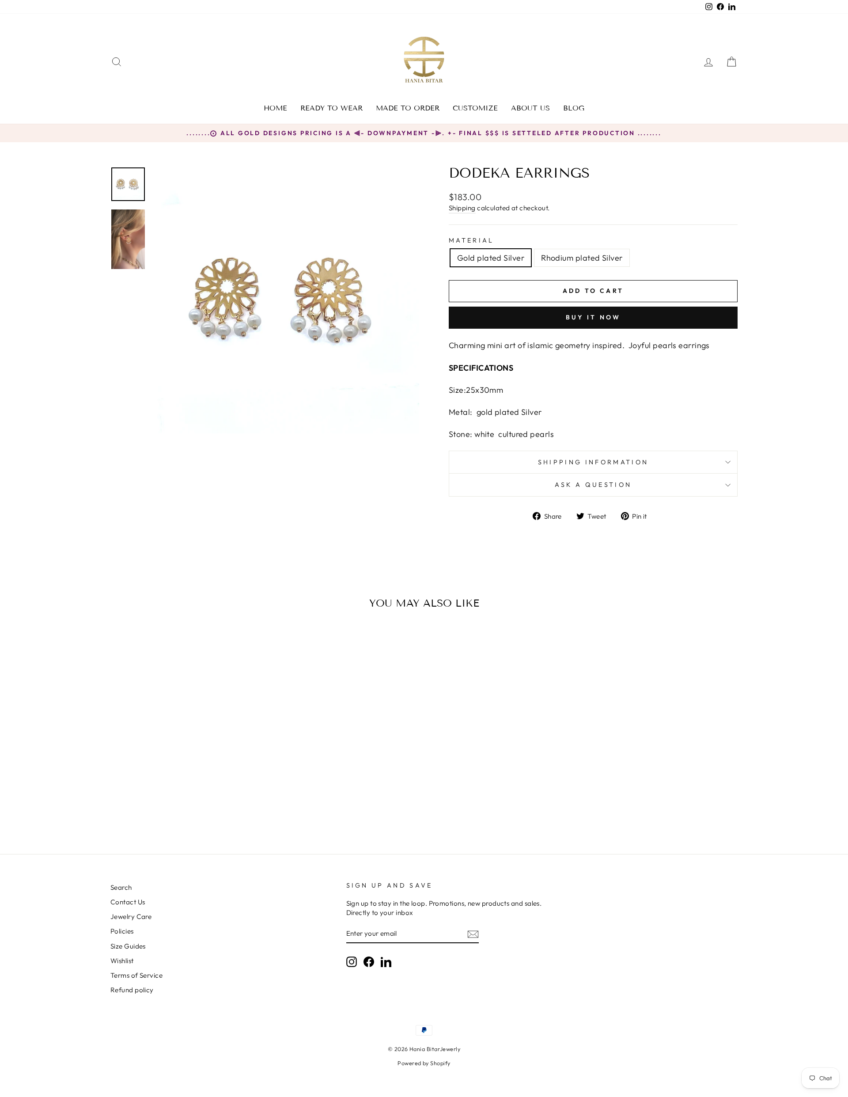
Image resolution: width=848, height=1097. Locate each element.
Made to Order (407, 108)
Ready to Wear (331, 108)
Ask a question (593, 485)
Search (121, 887)
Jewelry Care (130, 916)
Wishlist (122, 961)
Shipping (462, 208)
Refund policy (132, 990)
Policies (122, 931)
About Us (530, 108)
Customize (475, 108)
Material (471, 240)
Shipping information (593, 462)
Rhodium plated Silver (581, 258)
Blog (573, 108)
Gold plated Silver (490, 258)
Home (275, 108)
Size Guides (128, 946)
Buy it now (593, 317)
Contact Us (127, 902)
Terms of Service (136, 975)
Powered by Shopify (424, 1063)
